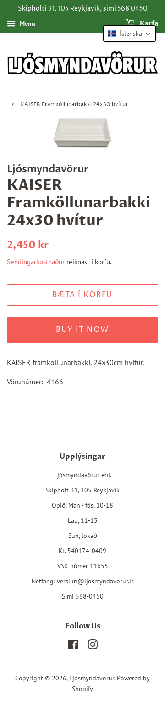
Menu (26, 23)
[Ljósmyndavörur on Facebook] (73, 646)
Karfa (148, 23)
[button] (129, 33)
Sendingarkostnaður (36, 261)
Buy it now (82, 330)
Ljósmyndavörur (91, 678)
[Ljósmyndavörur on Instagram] (93, 646)
